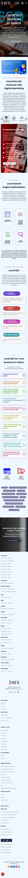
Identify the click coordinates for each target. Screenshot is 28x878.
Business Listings (5, 791)
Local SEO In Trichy (6, 574)
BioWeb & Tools (5, 727)
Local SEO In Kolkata (6, 671)
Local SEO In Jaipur (6, 654)
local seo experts (20, 506)
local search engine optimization (18, 487)
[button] (26, 119)
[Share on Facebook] (11, 867)
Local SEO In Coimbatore (7, 561)
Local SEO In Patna (6, 597)
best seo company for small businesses (14, 500)
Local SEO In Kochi (5, 628)
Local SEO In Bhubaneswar (8, 614)
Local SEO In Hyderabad (7, 659)
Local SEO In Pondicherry (7, 583)
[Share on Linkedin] (14, 867)
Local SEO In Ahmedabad (7, 609)
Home (7, 41)
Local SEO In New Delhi (7, 603)
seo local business (14, 510)
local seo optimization (9, 490)
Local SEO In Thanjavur (7, 572)
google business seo (8, 506)
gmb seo (23, 497)
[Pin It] (16, 867)
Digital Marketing (16, 41)
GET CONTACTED (11, 167)
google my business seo (8, 494)
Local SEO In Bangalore (7, 620)
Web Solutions (5, 806)
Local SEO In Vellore (6, 577)
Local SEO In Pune (5, 642)
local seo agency (21, 494)
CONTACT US (19, 689)
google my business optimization (14, 503)
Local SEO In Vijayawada (7, 589)
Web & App (4, 809)
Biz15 (17, 863)
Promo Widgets (5, 752)
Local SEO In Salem (6, 569)
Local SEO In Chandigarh (7, 648)
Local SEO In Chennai (6, 558)
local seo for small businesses (10, 497)
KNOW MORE (8, 163)
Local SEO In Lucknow (6, 665)
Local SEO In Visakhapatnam (8, 591)
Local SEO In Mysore (6, 623)
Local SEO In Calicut (6, 631)
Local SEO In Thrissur (6, 634)
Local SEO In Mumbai (6, 640)
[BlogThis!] (9, 867)
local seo (5, 487)
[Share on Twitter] (19, 867)
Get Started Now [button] (13, 540)
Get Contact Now (8, 70)
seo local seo (21, 490)
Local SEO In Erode (6, 564)
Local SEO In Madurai (6, 566)
